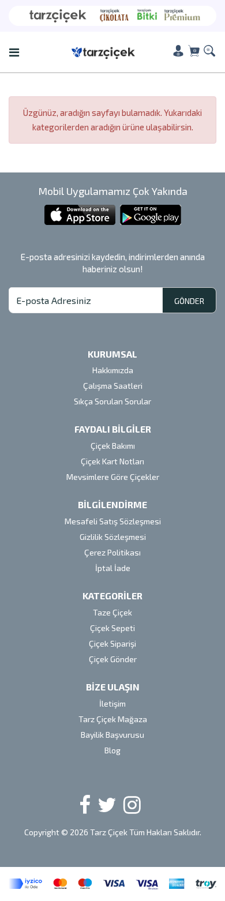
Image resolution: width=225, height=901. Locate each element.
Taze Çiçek (112, 612)
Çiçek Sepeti (112, 628)
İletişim (112, 703)
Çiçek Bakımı (113, 446)
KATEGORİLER (112, 595)
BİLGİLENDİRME (112, 504)
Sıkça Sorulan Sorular (112, 401)
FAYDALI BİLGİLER (112, 428)
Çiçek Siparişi (112, 643)
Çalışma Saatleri (112, 386)
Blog (112, 750)
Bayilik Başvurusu (112, 734)
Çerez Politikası (112, 552)
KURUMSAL (112, 353)
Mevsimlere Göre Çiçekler (112, 477)
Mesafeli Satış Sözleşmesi (113, 521)
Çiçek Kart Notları (112, 461)
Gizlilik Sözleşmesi (113, 537)
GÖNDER (189, 301)
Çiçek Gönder (113, 659)
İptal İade (112, 568)
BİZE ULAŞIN (113, 686)
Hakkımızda (112, 370)
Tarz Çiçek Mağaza (112, 719)
